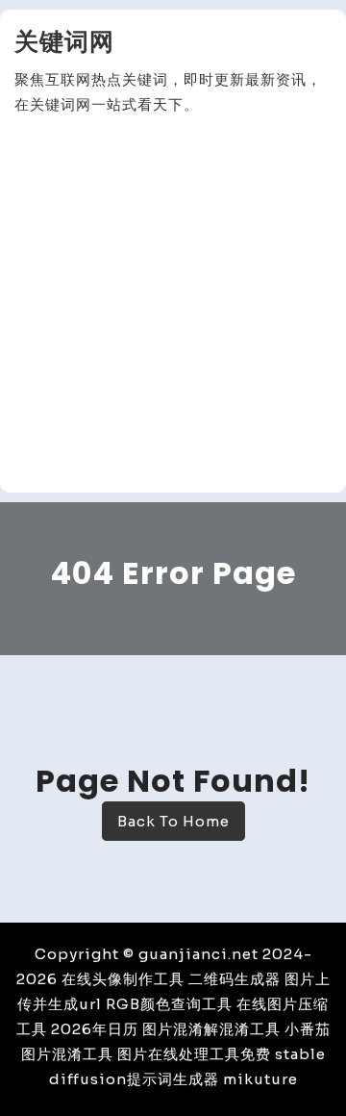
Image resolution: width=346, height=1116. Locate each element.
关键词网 (64, 42)
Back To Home (173, 821)
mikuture (260, 1079)
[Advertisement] (173, 305)
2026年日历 (94, 1029)
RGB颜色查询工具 (169, 1004)
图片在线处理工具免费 (194, 1054)
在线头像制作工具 (123, 979)
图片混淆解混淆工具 (211, 1029)
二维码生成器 (234, 979)
